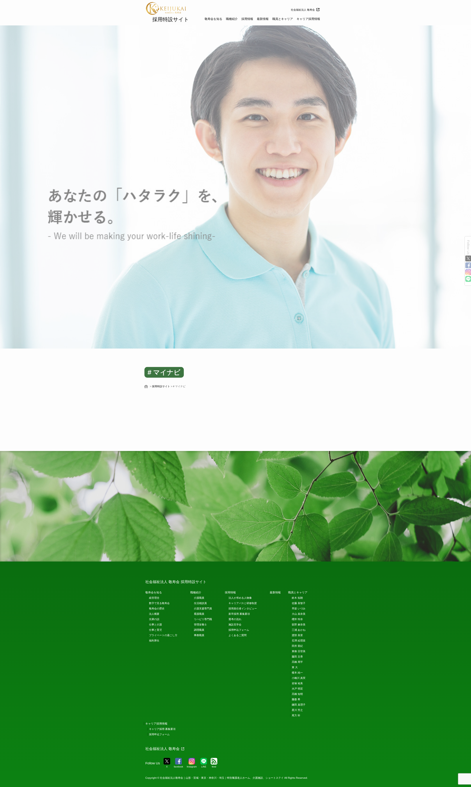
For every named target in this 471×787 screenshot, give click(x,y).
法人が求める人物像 (240, 597)
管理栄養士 (200, 624)
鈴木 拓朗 (297, 597)
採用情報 (247, 18)
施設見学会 (235, 624)
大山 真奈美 (298, 613)
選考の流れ (235, 619)
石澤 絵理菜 (298, 640)
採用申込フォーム (239, 629)
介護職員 (199, 597)
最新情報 (263, 18)
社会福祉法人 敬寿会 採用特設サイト (175, 582)
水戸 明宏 (297, 688)
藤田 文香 (297, 656)
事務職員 (199, 635)
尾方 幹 (296, 715)
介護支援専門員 (203, 608)
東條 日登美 (298, 651)
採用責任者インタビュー (243, 608)
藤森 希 (296, 699)
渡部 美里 (297, 635)
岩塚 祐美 (297, 683)
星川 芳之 (297, 710)
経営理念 (154, 597)
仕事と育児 (155, 629)
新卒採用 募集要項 (239, 613)
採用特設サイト (170, 19)
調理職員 (199, 629)
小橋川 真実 (298, 677)
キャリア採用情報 (308, 18)
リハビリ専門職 (203, 619)
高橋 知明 (297, 693)
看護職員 (199, 613)
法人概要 (154, 613)
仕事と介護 (155, 624)
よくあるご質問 (238, 635)
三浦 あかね (298, 629)
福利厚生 (154, 640)
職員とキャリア (282, 18)
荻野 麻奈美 (298, 624)
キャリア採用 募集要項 (162, 728)
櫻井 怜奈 (297, 619)
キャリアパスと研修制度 (243, 603)
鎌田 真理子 (298, 704)
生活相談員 (200, 603)
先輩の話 (154, 619)
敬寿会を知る (213, 18)
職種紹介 (232, 18)
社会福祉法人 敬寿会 (303, 9)
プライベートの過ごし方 (163, 635)
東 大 (295, 667)
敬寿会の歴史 (156, 608)
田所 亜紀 (297, 645)
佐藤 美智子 (298, 603)
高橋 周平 (297, 661)
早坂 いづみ (298, 608)
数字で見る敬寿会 (159, 603)
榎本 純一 (297, 672)
